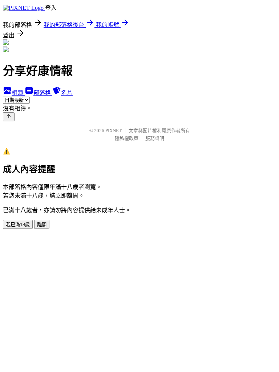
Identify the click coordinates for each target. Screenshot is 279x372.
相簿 (18, 93)
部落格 (42, 93)
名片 (67, 93)
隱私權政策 (126, 138)
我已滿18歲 (18, 224)
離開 (41, 224)
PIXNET (113, 130)
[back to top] (9, 116)
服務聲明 (154, 138)
